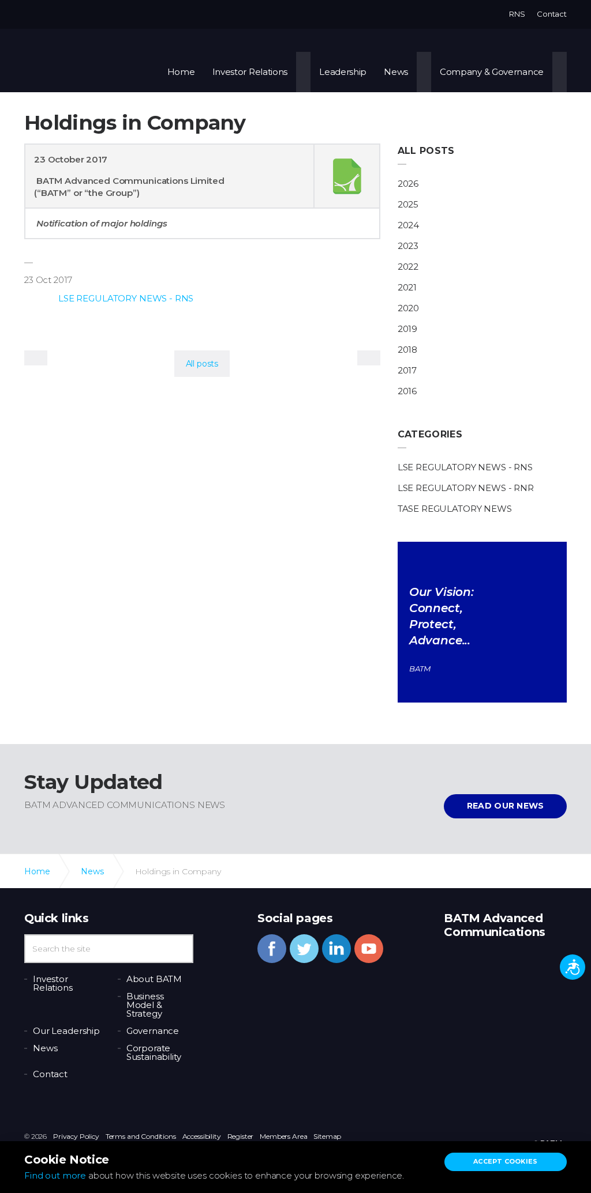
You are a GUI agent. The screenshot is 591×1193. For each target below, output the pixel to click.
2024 (408, 225)
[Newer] (368, 357)
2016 (407, 391)
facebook (271, 948)
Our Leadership (66, 1030)
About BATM (154, 979)
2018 (407, 349)
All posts (426, 150)
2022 (408, 266)
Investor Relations (250, 71)
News (396, 71)
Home (181, 71)
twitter (304, 948)
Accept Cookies (505, 1161)
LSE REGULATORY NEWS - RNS (125, 298)
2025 (408, 204)
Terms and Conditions (141, 1136)
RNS (517, 13)
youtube (368, 948)
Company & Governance (492, 71)
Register (240, 1136)
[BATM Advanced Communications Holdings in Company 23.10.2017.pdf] (347, 176)
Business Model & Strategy (145, 1005)
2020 (408, 308)
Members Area (283, 1136)
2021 (407, 287)
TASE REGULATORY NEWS (455, 508)
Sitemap (327, 1136)
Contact (552, 13)
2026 (408, 183)
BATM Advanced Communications (86, 60)
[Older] (35, 357)
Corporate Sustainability (153, 1052)
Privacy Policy (76, 1136)
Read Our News (505, 806)
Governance (152, 1030)
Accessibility (201, 1136)
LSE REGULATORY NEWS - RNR (466, 487)
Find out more (55, 1175)
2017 (407, 370)
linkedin (336, 948)
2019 (407, 328)
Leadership (342, 71)
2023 (408, 245)
